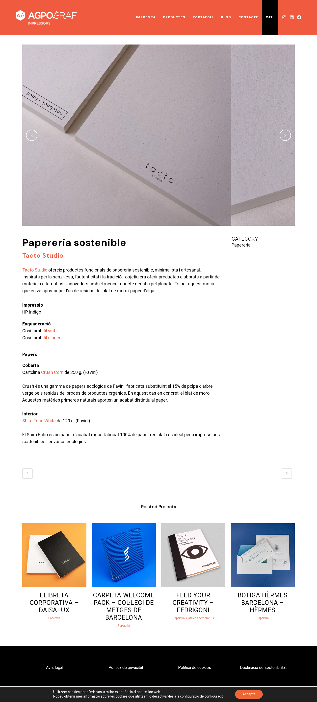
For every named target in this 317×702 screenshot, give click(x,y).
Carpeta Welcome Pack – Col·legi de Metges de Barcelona (123, 606)
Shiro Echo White (39, 421)
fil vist (49, 331)
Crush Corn (52, 372)
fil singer (52, 338)
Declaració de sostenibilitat (263, 668)
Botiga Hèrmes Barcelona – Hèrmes (263, 603)
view (54, 554)
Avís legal (54, 668)
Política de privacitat (125, 668)
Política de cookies (194, 668)
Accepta (248, 694)
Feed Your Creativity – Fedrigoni (193, 603)
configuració (214, 696)
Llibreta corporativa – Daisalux (54, 603)
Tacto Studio (34, 270)
